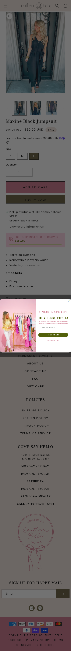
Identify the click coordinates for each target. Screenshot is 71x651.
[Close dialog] (69, 301)
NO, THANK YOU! (53, 340)
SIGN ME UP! (53, 334)
